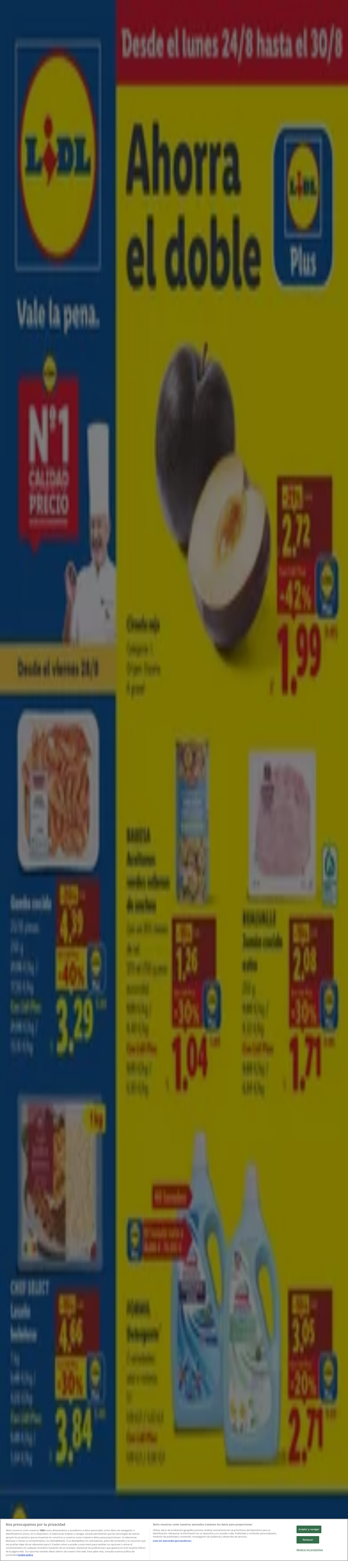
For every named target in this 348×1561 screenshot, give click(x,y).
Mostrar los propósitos (310, 1549)
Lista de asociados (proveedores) (172, 1540)
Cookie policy (25, 1554)
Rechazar (308, 1539)
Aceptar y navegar (309, 1529)
